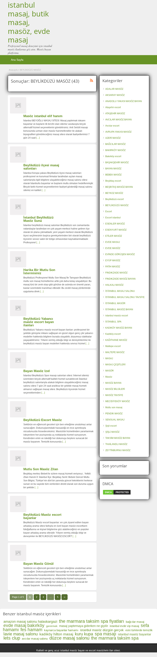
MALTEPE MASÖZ (114, 352)
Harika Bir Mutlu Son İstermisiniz (39, 271)
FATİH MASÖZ (112, 266)
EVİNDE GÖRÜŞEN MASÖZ (120, 254)
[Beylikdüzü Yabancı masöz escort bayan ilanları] (18, 315)
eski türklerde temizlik (139, 630)
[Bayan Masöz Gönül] (18, 560)
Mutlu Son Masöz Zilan (40, 469)
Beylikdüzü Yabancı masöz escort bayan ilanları (38, 322)
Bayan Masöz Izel (36, 371)
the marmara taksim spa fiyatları (91, 621)
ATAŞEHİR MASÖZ (115, 113)
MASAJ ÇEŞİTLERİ (115, 364)
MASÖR (109, 370)
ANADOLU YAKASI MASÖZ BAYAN (123, 101)
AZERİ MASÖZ (113, 138)
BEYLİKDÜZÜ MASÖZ (116, 205)
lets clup (11, 638)
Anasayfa (13, 70)
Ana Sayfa (17, 59)
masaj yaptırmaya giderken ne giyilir (83, 626)
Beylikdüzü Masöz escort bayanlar (42, 516)
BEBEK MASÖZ (113, 174)
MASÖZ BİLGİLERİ (115, 389)
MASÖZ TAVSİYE (114, 395)
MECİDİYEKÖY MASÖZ (117, 401)
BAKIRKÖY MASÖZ (115, 150)
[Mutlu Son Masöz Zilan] (18, 465)
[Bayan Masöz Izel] (18, 367)
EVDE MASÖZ (112, 248)
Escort (108, 211)
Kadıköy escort (113, 334)
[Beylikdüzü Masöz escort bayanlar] (18, 511)
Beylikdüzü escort (114, 199)
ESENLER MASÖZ (115, 223)
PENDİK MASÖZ (114, 413)
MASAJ (109, 358)
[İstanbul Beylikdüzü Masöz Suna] (18, 214)
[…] (38, 137)
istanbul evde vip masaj (124, 626)
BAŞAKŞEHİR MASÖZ (117, 162)
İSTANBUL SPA (113, 321)
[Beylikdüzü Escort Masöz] (18, 416)
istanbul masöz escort (116, 315)
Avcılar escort (112, 125)
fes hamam (31, 629)
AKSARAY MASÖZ (115, 95)
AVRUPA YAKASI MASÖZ (118, 132)
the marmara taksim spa (115, 638)
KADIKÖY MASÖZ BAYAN (118, 327)
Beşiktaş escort (113, 181)
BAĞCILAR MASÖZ (115, 144)
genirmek (51, 626)
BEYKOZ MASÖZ (114, 193)
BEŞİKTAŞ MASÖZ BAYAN (119, 187)
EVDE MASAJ (112, 242)
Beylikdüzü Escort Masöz (42, 420)
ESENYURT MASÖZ (116, 230)
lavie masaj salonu (20, 634)
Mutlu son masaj (113, 407)
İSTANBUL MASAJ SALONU (120, 291)
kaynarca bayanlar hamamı (61, 630)
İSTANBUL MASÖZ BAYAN (119, 309)
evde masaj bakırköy (23, 625)
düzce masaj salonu (69, 638)
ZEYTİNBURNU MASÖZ (117, 450)
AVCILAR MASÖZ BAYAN (118, 119)
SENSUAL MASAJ (114, 419)
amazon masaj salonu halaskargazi (30, 622)
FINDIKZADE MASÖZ (116, 272)
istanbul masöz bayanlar (134, 634)
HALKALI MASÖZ (114, 285)
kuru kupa (84, 634)
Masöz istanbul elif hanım (42, 116)
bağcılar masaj (135, 621)
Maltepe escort (113, 346)
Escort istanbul (113, 217)
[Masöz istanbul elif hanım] (18, 112)
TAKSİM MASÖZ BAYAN (117, 438)
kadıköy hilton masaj (56, 634)
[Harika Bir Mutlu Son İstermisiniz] (18, 266)
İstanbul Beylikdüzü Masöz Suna (38, 219)
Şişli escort (111, 425)
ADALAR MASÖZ (114, 89)
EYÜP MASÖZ (112, 260)
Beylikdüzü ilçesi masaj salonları (41, 166)
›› (64, 597)
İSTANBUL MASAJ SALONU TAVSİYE (125, 297)
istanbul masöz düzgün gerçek (102, 630)
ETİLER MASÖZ (113, 236)
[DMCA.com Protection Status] (116, 494)
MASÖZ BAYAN (113, 383)
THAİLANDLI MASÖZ (116, 444)
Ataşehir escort (113, 107)
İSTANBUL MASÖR (115, 303)
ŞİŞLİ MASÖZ (112, 432)
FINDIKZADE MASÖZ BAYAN (120, 278)
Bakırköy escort (113, 156)
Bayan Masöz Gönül (38, 564)
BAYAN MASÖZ (113, 168)
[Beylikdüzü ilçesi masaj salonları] (18, 162)
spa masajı (105, 633)
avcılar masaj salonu (35, 638)
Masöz (108, 376)
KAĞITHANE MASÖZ (116, 340)
